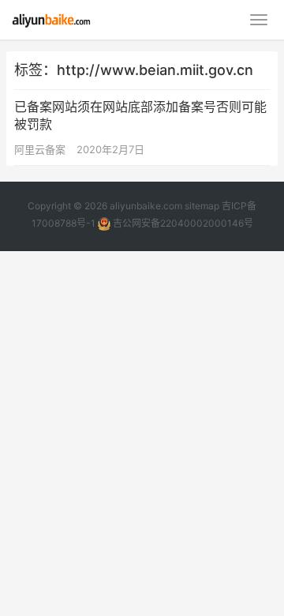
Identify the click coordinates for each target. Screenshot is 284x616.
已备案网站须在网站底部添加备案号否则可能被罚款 (140, 115)
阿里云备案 (39, 149)
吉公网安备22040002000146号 (181, 223)
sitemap (202, 206)
